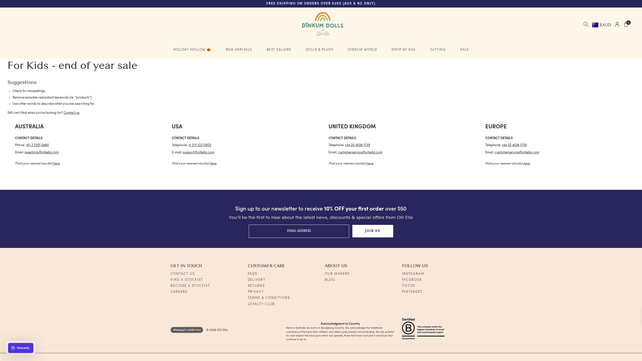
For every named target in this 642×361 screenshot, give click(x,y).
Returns (256, 286)
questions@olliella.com (42, 152)
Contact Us (183, 274)
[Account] (617, 25)
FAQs (253, 274)
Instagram (413, 274)
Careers (179, 292)
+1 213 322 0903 (199, 145)
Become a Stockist (190, 286)
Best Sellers (279, 49)
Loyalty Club (261, 304)
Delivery (257, 280)
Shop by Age (403, 49)
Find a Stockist (187, 280)
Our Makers (337, 274)
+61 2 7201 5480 (37, 145)
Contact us (71, 113)
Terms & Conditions (269, 298)
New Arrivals (239, 49)
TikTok (409, 286)
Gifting (438, 49)
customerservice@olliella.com (360, 152)
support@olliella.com (198, 152)
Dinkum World (362, 49)
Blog (330, 280)
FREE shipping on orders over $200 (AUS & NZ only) (321, 3)
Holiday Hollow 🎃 (192, 49)
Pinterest (412, 292)
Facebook (412, 280)
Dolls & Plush (320, 49)
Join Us (372, 231)
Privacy (256, 292)
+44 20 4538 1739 (357, 145)
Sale (464, 49)
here (56, 163)
